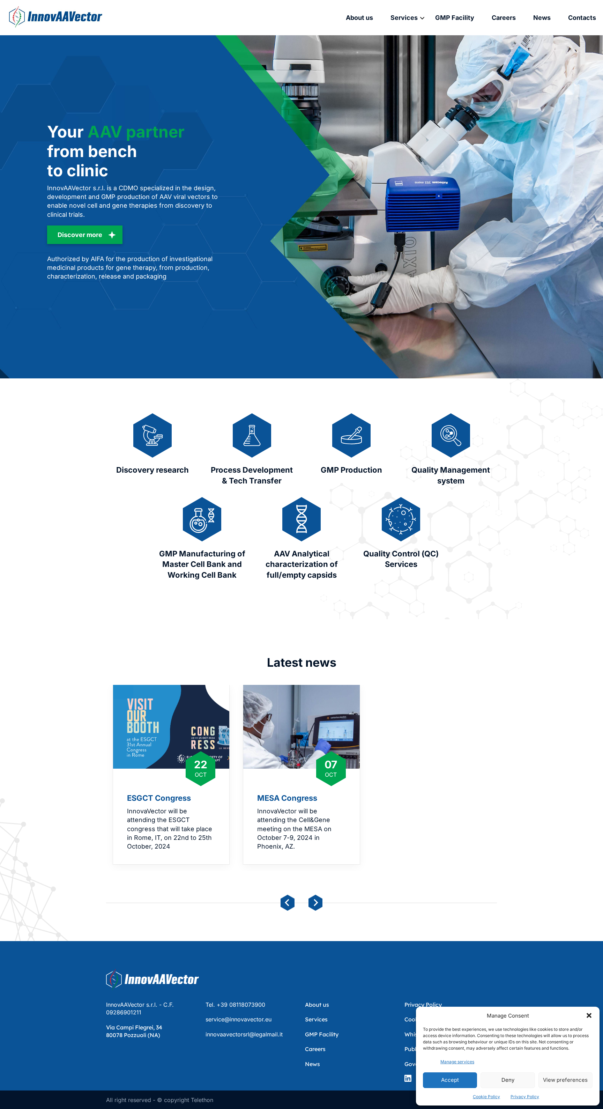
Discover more (80, 234)
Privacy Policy (525, 1096)
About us (359, 17)
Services (404, 17)
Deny (507, 1080)
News (542, 17)
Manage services (457, 1061)
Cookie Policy (486, 1096)
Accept (450, 1080)
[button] (589, 1015)
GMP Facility (454, 17)
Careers (504, 17)
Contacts (582, 17)
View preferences (565, 1080)
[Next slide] (315, 903)
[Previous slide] (288, 903)
